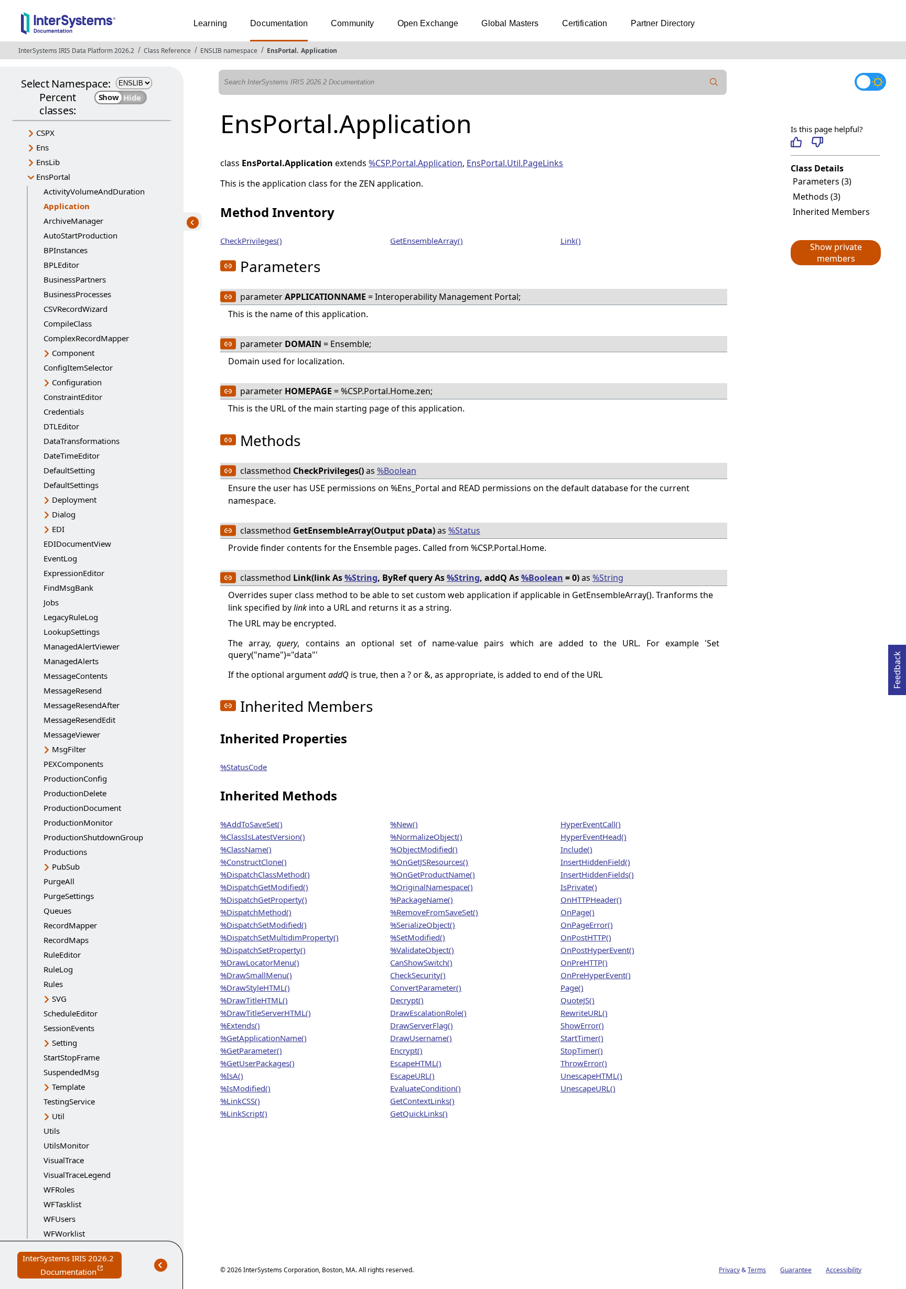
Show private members (836, 252)
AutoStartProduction (80, 235)
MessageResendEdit (79, 719)
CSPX (45, 132)
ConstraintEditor (73, 397)
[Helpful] (796, 142)
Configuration (77, 382)
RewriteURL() (584, 1013)
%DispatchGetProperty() (263, 899)
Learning (210, 23)
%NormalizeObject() (426, 836)
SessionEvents (69, 1028)
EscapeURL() (412, 1075)
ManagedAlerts (71, 661)
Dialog (64, 514)
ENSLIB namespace (228, 50)
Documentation (279, 23)
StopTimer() (581, 1050)
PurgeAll (59, 881)
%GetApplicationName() (263, 1038)
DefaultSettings (71, 485)
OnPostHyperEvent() (597, 950)
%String (361, 577)
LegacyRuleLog (71, 617)
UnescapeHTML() (591, 1075)
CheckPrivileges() (251, 240)
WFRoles (59, 1189)
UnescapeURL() (588, 1088)
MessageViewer (72, 734)
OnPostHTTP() (585, 937)
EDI (58, 529)
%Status (464, 530)
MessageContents (75, 675)
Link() (570, 240)
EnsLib (48, 162)
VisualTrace (64, 1160)
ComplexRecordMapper (86, 338)
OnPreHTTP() (584, 962)
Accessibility (843, 1269)
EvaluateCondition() (425, 1088)
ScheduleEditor (71, 1013)
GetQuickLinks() (419, 1113)
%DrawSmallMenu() (256, 975)
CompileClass (68, 323)
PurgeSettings (69, 896)
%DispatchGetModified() (264, 887)
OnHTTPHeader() (591, 899)
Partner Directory (663, 23)
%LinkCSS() (240, 1101)
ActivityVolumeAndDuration (94, 191)
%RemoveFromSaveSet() (434, 912)
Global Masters (509, 23)
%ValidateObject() (422, 950)
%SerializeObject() (422, 924)
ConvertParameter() (425, 987)
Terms (757, 1269)
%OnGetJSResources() (429, 862)
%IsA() (231, 1075)
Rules (53, 984)
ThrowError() (583, 1063)
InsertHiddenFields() (597, 874)
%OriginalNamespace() (431, 887)
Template (68, 1086)
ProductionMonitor (78, 822)
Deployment (74, 499)
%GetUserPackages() (257, 1063)
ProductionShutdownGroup (93, 837)
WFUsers (60, 1219)
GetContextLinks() (422, 1101)
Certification (585, 23)
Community (352, 23)
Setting (64, 1042)
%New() (404, 824)
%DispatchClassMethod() (265, 874)
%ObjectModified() (424, 849)
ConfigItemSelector (78, 367)
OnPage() (577, 912)
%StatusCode (243, 767)
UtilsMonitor (66, 1145)
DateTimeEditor (72, 455)
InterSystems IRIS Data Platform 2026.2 (76, 50)
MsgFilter (69, 749)
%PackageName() (421, 899)
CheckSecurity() (418, 975)
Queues (57, 910)
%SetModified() (417, 937)
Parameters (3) (822, 181)
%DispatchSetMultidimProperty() (279, 937)
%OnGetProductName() (432, 874)
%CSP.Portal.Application (415, 163)
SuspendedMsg (71, 1072)
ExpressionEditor (74, 573)
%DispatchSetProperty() (263, 950)
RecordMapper (70, 925)
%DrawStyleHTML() (255, 987)
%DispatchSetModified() (263, 924)
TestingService (69, 1101)
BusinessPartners (75, 279)
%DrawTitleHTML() (254, 1000)
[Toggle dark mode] (870, 82)
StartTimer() (581, 1038)
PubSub (66, 866)
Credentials (64, 411)
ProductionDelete (75, 793)
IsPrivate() (578, 887)
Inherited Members (831, 212)
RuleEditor (62, 954)
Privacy (729, 1269)
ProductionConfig (75, 778)
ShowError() (582, 1025)
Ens (42, 147)
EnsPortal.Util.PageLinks (515, 163)
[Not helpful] (817, 142)
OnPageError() (586, 924)
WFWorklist (64, 1233)
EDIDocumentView (77, 543)
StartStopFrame (72, 1057)
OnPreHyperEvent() (595, 975)
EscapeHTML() (415, 1063)
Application (319, 50)
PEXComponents (73, 764)
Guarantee (796, 1269)
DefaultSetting (69, 470)
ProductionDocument (82, 808)
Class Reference (167, 50)
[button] (835, 252)
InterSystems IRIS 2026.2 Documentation (72, 1266)
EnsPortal (282, 50)
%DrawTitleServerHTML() (265, 1013)
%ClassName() (246, 849)
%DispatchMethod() (256, 912)
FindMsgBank (68, 587)
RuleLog (58, 969)
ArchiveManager (73, 220)
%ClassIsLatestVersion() (262, 836)
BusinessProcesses (77, 294)
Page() (572, 987)
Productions (65, 852)
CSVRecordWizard (75, 309)
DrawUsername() (421, 1038)
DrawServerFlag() (421, 1025)
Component (73, 353)
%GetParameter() (251, 1050)
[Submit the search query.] (714, 82)
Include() (576, 849)
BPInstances (66, 250)
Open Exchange (428, 23)
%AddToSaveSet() (251, 824)
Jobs (51, 602)
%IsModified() (245, 1088)
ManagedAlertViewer (82, 646)
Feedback (897, 667)
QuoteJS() (577, 1000)
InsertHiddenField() (595, 862)
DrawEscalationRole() (428, 1013)
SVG (59, 998)
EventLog (60, 558)
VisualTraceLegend (77, 1174)
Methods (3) (816, 196)
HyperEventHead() (593, 836)
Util (58, 1116)
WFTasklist (62, 1204)
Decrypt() (407, 1000)
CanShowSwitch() (421, 962)
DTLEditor (61, 426)
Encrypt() (406, 1050)
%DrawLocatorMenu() (259, 962)
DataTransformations (82, 441)
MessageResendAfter (82, 705)
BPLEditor (61, 264)
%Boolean (396, 470)
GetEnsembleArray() (426, 240)
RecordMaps (66, 940)
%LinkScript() (243, 1113)
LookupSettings (72, 631)
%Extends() (240, 1025)
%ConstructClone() (253, 862)
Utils (52, 1130)
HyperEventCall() (590, 824)
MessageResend (73, 690)
